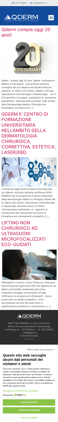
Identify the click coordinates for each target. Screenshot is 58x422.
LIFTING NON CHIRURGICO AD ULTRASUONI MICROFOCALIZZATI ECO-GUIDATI (23, 233)
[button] (51, 17)
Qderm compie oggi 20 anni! (25, 32)
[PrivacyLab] (19, 395)
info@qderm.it (30, 332)
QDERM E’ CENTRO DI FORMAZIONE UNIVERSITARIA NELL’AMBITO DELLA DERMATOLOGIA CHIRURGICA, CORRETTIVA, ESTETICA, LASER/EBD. (28, 133)
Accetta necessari (29, 410)
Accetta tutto (29, 402)
